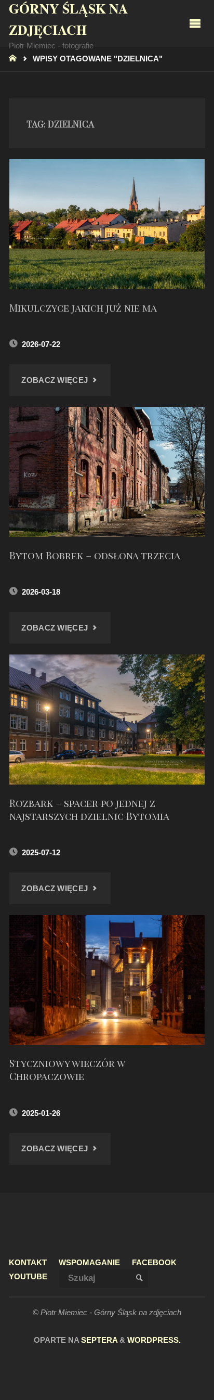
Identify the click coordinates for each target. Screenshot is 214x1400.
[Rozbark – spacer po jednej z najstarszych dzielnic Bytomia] (106, 719)
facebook (154, 1262)
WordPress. (154, 1340)
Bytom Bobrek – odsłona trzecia (94, 555)
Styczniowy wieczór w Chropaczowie (67, 1069)
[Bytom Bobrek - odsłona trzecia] (106, 472)
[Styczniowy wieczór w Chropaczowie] (106, 980)
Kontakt (28, 1262)
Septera (98, 1340)
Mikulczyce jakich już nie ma (83, 307)
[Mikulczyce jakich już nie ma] (106, 224)
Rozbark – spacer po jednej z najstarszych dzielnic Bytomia (89, 809)
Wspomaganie (89, 1262)
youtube (28, 1276)
